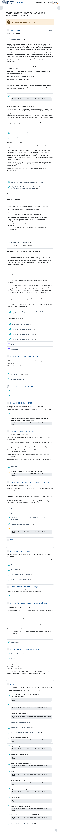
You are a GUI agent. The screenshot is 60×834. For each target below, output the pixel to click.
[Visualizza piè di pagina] (56, 830)
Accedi (56, 2)
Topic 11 (13, 684)
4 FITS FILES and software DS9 (22, 431)
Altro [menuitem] (22, 2)
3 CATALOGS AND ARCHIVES (21, 403)
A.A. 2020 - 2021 (43, 10)
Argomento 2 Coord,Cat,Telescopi (23, 386)
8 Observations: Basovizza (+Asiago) (24, 587)
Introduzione (15, 30)
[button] (40, 2)
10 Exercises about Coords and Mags (24, 649)
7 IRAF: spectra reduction (20, 551)
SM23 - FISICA (33, 10)
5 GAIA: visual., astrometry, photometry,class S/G (29, 482)
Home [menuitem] (18, 2)
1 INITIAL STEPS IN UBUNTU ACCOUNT (25, 356)
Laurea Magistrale (23, 10)
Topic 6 (13, 540)
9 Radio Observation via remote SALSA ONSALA (29, 603)
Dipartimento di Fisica (11, 10)
